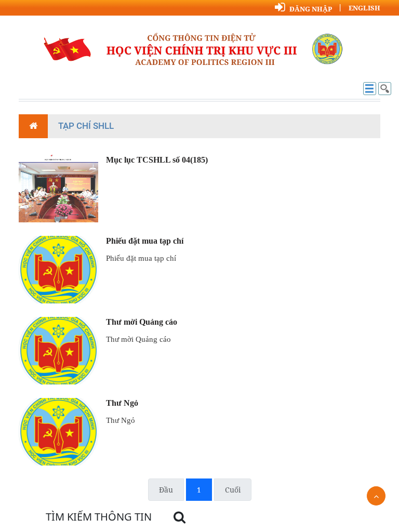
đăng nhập (310, 9)
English (364, 7)
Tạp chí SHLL (86, 126)
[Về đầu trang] (376, 496)
